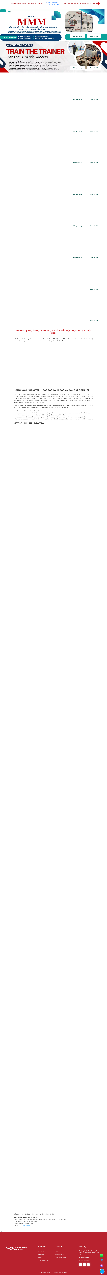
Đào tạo (57, 1251)
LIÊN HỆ (95, 3)
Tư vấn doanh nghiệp (61, 1257)
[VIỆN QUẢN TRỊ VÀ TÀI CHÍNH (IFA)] (53, 3)
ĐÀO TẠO (24, 3)
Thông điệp (41, 1254)
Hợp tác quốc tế (59, 1254)
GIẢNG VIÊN (67, 3)
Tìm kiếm (98, 3)
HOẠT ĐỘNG (80, 3)
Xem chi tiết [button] (94, 36)
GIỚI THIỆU (13, 3)
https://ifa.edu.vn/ (25, 1225)
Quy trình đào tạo (43, 1260)
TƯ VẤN (19, 3)
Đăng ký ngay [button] (77, 36)
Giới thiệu (41, 1251)
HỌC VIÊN (73, 3)
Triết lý (40, 1257)
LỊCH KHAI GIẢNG (32, 3)
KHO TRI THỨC (88, 3)
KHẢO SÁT (40, 3)
